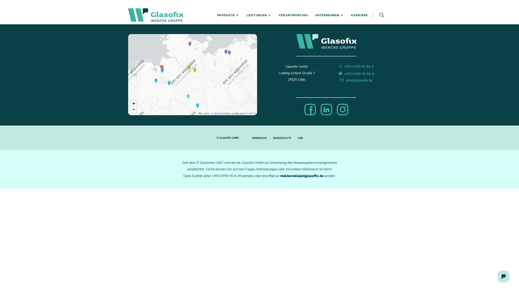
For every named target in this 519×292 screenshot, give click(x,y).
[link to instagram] (342, 110)
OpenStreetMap (222, 113)
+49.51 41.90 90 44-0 (359, 66)
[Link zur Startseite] (170, 15)
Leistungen (257, 15)
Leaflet (205, 113)
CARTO (252, 113)
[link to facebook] (310, 110)
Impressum (259, 138)
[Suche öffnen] (382, 15)
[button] (189, 44)
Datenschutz (282, 138)
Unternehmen (327, 15)
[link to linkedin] (326, 110)
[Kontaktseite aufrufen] (503, 276)
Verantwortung (294, 15)
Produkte (226, 15)
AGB (300, 138)
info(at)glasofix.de (359, 80)
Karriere (359, 15)
